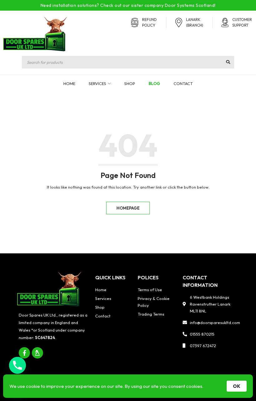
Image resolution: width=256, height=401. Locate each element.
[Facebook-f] (24, 352)
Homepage (128, 208)
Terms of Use (150, 289)
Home (100, 289)
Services (103, 298)
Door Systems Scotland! (190, 5)
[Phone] (17, 365)
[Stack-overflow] (37, 352)
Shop (100, 307)
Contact (103, 315)
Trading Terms (151, 314)
